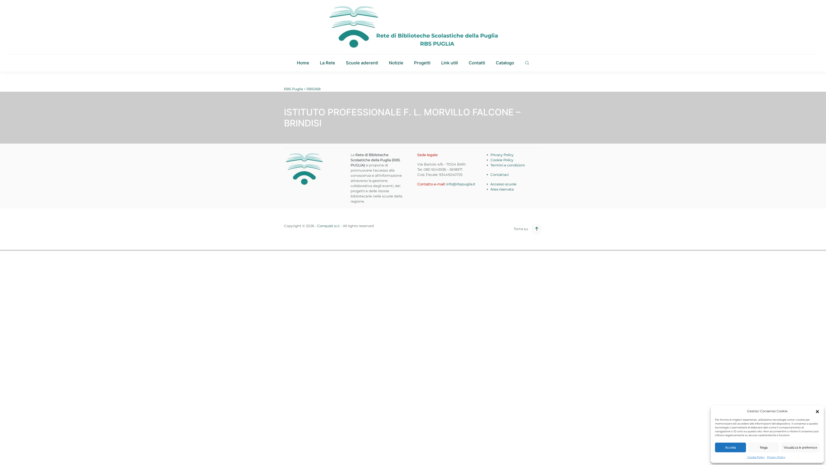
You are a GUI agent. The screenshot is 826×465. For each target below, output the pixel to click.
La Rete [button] (327, 62)
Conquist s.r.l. (328, 226)
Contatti (477, 62)
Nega (763, 447)
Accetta (730, 447)
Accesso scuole (503, 184)
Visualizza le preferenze (800, 447)
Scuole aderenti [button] (362, 62)
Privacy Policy (776, 457)
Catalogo (505, 62)
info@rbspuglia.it (460, 184)
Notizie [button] (396, 62)
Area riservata (502, 189)
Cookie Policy (756, 457)
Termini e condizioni (507, 165)
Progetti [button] (422, 62)
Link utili (449, 62)
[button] (817, 411)
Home (303, 62)
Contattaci (499, 175)
